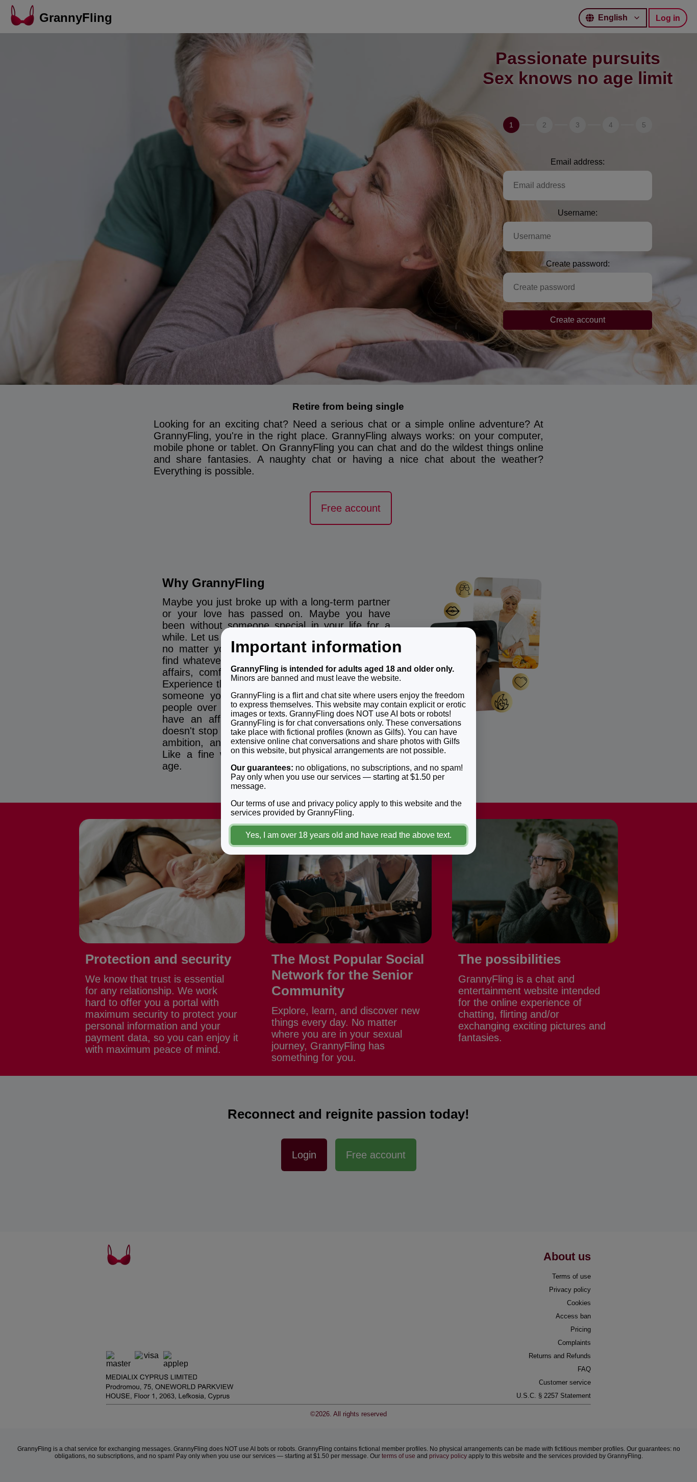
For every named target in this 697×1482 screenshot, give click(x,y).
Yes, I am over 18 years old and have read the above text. (348, 835)
